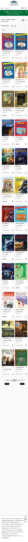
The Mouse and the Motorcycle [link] (7, 309)
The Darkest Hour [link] (20, 252)
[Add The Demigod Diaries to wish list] (26, 374)
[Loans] (22, 8)
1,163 (18, 380)
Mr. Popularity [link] (19, 137)
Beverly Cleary (7, 311)
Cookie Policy (5, 537)
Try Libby (6, 12)
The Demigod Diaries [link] (20, 367)
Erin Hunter (6, 139)
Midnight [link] (18, 166)
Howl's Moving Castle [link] (7, 108)
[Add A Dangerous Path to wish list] (13, 259)
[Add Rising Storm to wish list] (13, 230)
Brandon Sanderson (8, 340)
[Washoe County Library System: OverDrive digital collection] (14, 3)
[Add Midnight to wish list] (26, 173)
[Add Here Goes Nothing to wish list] (26, 230)
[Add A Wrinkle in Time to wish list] (26, 115)
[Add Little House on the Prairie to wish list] (13, 202)
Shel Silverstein (20, 283)
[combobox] (10, 8)
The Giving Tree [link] (20, 281)
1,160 (7, 380)
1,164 (21, 380)
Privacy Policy (19, 520)
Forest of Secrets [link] (20, 195)
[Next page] (24, 380)
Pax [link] (3, 367)
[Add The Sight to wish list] (13, 288)
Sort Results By (5, 25)
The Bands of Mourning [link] (7, 338)
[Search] (2, 8)
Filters (3, 30)
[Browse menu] (25, 8)
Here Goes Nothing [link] (20, 223)
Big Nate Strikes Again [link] (7, 80)
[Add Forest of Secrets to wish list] (26, 202)
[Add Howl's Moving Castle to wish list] (13, 115)
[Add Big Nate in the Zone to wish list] (26, 58)
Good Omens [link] (19, 338)
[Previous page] (4, 380)
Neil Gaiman (19, 340)
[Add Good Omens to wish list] (26, 345)
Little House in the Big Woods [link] (20, 80)
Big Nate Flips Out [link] (7, 51)
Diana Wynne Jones (8, 110)
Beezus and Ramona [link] (20, 309)
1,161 (11, 380)
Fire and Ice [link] (5, 137)
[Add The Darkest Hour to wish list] (26, 259)
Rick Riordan (6, 168)
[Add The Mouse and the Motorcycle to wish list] (13, 317)
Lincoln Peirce (7, 53)
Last (22, 384)
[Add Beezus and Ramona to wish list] (26, 317)
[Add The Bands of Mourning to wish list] (13, 345)
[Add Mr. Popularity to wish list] (26, 144)
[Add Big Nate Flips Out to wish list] (13, 58)
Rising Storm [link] (6, 223)
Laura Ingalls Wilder (21, 81)
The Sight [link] (5, 281)
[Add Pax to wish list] (13, 374)
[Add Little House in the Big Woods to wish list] (26, 87)
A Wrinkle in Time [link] (20, 108)
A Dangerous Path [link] (7, 252)
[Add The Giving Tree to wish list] (26, 288)
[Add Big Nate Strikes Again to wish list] (13, 87)
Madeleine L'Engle (20, 110)
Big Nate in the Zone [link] (20, 51)
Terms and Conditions (7, 520)
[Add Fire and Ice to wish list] (13, 144)
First (7, 384)
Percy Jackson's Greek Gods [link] (7, 166)
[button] (23, 21)
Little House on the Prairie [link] (7, 195)
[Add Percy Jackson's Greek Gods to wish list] (13, 173)
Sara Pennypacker (7, 369)
